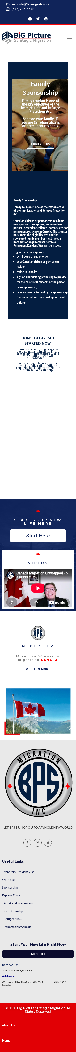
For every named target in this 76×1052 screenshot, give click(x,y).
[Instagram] (45, 18)
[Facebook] (30, 18)
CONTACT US (40, 143)
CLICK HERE (38, 385)
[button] (38, 535)
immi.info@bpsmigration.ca (30, 4)
